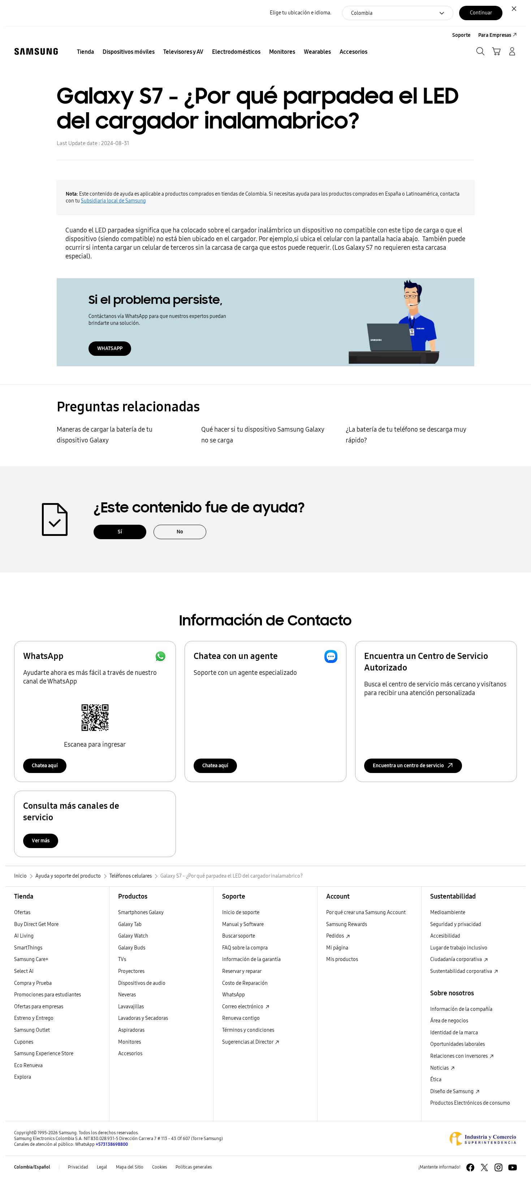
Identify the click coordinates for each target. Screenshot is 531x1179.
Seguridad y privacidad (455, 924)
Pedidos (335, 936)
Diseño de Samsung (452, 1091)
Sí (120, 532)
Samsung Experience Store (43, 1054)
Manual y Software (243, 924)
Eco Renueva (28, 1065)
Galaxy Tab (130, 924)
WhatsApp (233, 995)
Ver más (40, 841)
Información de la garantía (251, 959)
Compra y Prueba (33, 983)
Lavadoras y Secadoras (143, 1018)
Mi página (337, 948)
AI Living (24, 936)
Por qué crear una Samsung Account (366, 912)
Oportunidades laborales (457, 1044)
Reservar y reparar (242, 971)
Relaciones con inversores (459, 1056)
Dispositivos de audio (141, 983)
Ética (435, 1080)
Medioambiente (447, 912)
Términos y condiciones (248, 1030)
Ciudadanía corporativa (456, 959)
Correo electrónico (243, 1007)
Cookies (159, 1167)
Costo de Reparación (245, 983)
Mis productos (342, 959)
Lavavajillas (131, 1007)
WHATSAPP (109, 348)
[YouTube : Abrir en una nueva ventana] (512, 1167)
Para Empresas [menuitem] (494, 35)
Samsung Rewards (346, 924)
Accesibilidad (445, 936)
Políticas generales (194, 1167)
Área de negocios (449, 1021)
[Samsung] (36, 51)
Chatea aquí (45, 766)
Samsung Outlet (32, 1030)
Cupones (23, 1042)
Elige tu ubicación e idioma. (300, 13)
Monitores (129, 1042)
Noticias (440, 1068)
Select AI (24, 971)
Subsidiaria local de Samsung (113, 201)
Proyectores (131, 971)
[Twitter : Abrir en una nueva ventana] (484, 1167)
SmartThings (28, 948)
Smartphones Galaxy (141, 912)
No (180, 532)
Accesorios (130, 1054)
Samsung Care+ (31, 959)
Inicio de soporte (240, 912)
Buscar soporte (238, 936)
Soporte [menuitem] (461, 35)
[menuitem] (85, 52)
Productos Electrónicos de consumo (470, 1103)
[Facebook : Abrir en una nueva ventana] (470, 1167)
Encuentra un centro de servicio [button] (408, 766)
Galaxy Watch (133, 936)
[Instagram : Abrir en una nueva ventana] (498, 1167)
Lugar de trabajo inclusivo (458, 948)
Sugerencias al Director (248, 1042)
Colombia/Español (32, 1167)
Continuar (481, 13)
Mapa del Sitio (129, 1167)
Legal (102, 1167)
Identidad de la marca (454, 1033)
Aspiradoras (131, 1030)
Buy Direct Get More (36, 924)
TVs (122, 959)
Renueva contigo (241, 1018)
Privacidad (78, 1167)
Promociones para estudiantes (47, 995)
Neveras (127, 995)
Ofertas (22, 912)
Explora (22, 1077)
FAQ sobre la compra (245, 948)
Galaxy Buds (131, 948)
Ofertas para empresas (38, 1007)
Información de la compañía (461, 1009)
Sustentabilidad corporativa (461, 971)
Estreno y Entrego (33, 1018)
